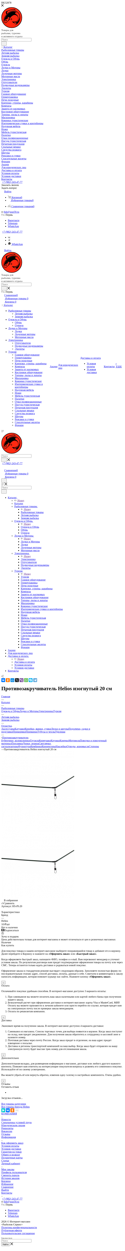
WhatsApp (13, 226)
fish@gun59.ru (11, 212)
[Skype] (31, 680)
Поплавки (17, 743)
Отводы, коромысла (78, 746)
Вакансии (6, 1131)
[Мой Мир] (12, 680)
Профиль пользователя (14, 1172)
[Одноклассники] (8, 680)
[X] (17, 680)
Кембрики (36, 746)
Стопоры (94, 746)
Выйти (5, 1190)
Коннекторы (49, 746)
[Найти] (4, 43)
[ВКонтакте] (3, 680)
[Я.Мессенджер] (3, 1110)
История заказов (10, 1178)
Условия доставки (11, 1148)
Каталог (18, 503)
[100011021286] (38, 823)
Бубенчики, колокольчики (15, 740)
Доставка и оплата (24, 662)
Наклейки (61, 746)
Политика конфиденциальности (19, 1227)
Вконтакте (13, 220)
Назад (21, 500)
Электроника (28, 559)
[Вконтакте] (9, 237)
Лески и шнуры (60, 728)
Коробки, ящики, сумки (38, 728)
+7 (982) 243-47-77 (12, 182)
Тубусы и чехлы (46, 731)
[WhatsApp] (26, 680)
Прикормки (19, 731)
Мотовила (74, 740)
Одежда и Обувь (30, 527)
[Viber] (21, 680)
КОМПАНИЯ (9, 1113)
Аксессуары (8, 728)
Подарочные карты (12, 1157)
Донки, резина (31, 743)
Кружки (55, 740)
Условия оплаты (10, 1146)
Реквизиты (7, 1128)
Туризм (25, 576)
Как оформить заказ (12, 1143)
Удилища (60, 731)
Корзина (6, 1181)
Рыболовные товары (32, 512)
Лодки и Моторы (30, 541)
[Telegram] (9, 240)
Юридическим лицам (13, 1125)
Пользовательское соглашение (18, 1233)
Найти (5, 1244)
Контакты (6, 1192)
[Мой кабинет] (2, 467)
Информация (8, 1137)
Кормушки (45, 740)
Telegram (12, 223)
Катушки (20, 728)
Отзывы (5, 1134)
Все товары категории (13, 1103)
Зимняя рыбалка (10, 720)
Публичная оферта (11, 1230)
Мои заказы (7, 1169)
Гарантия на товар (11, 1151)
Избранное (7, 1184)
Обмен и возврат (10, 1154)
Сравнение (7, 1187)
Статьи (5, 1160)
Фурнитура (24, 746)
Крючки (64, 740)
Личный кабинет (10, 1163)
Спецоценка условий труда (16, 1122)
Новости (6, 1119)
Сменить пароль (10, 1175)
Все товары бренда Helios (15, 1106)
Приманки (31, 731)
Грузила (34, 740)
